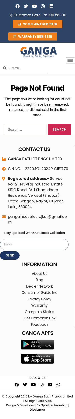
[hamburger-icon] (70, 60)
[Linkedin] (51, 6)
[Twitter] (26, 6)
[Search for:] (24, 130)
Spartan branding (54, 405)
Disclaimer (37, 410)
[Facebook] (17, 6)
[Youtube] (34, 6)
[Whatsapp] (58, 385)
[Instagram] (43, 6)
